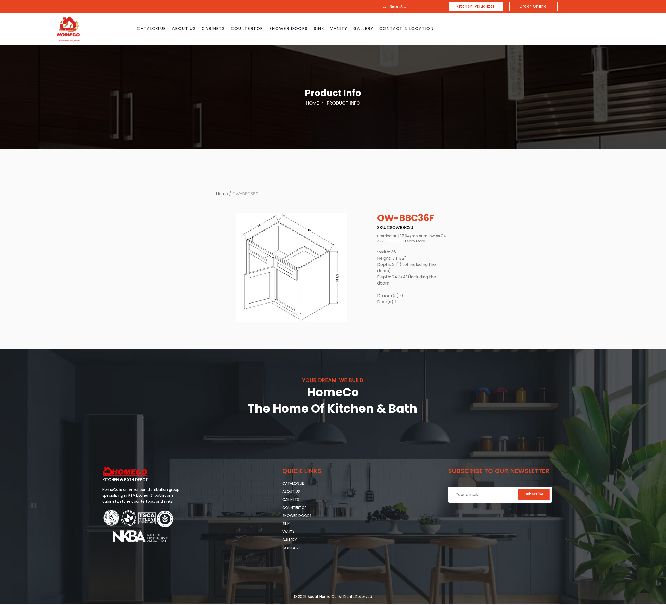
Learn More (415, 241)
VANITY (288, 531)
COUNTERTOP (294, 507)
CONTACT (291, 547)
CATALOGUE (293, 483)
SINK (286, 523)
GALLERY (289, 539)
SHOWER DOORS (296, 515)
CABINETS (290, 499)
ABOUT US (291, 491)
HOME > (316, 103)
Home (222, 194)
